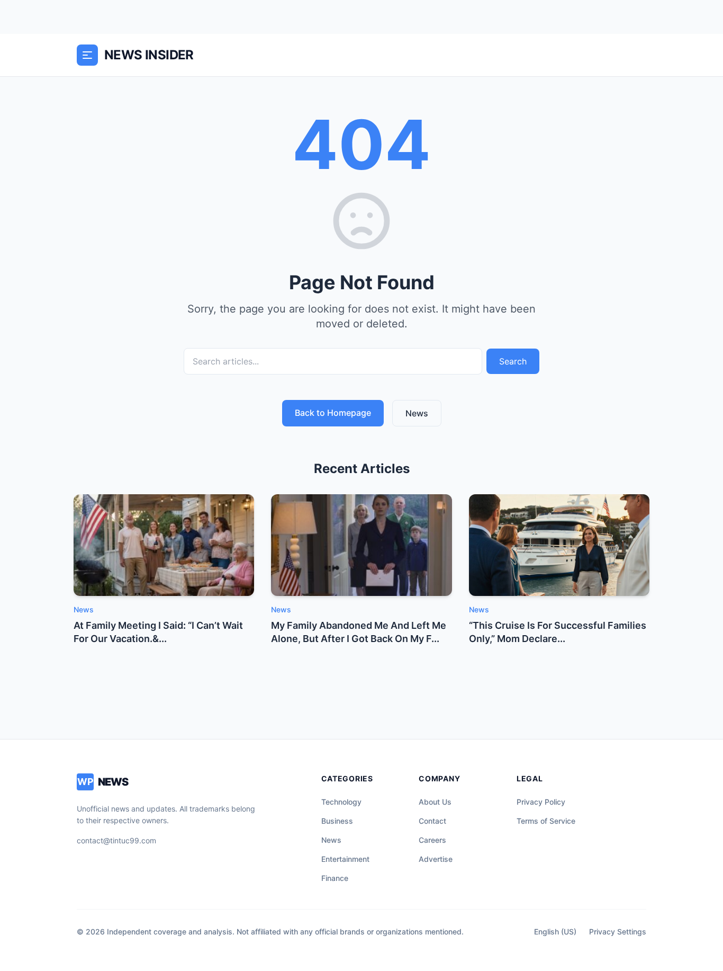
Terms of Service (546, 820)
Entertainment (345, 858)
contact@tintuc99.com (116, 840)
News (416, 413)
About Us (435, 801)
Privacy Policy (541, 801)
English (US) (555, 931)
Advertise (436, 858)
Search (513, 361)
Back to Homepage (333, 412)
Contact (432, 820)
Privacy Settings (617, 931)
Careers (432, 839)
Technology (341, 801)
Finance (334, 878)
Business (337, 820)
